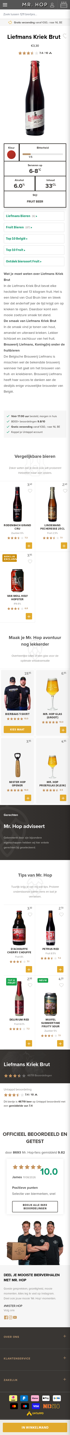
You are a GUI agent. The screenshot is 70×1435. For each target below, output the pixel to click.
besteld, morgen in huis (34, 416)
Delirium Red (19, 1019)
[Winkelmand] (64, 4)
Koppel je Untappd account (38, 22)
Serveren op (35, 165)
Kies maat (17, 729)
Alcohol (19, 180)
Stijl (35, 195)
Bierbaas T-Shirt (17, 714)
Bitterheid (43, 148)
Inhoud (50, 180)
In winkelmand (35, 1427)
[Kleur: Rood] (11, 154)
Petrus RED (50, 949)
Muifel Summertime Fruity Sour (50, 1023)
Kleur (11, 148)
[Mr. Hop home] (35, 4)
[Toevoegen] (29, 545)
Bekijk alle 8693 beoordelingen (35, 1206)
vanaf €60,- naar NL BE (35, 427)
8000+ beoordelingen (28, 421)
